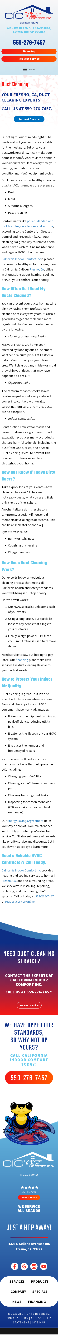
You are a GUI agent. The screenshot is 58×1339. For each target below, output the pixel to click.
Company (18, 1291)
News (16, 1301)
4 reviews (31, 1191)
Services (17, 1281)
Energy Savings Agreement (25, 821)
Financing (37, 1301)
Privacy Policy (17, 1318)
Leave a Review (29, 1197)
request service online (20, 901)
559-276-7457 (38, 109)
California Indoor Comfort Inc (21, 259)
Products (39, 1281)
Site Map (38, 1322)
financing (22, 660)
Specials (39, 1291)
